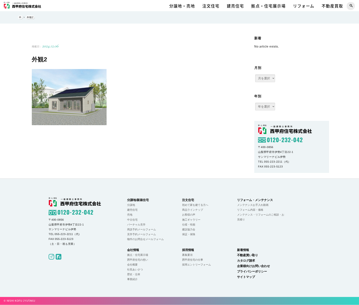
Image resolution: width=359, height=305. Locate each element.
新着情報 (243, 249)
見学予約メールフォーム (141, 234)
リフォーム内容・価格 (250, 209)
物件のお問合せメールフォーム (145, 239)
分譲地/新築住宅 (138, 200)
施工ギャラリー (191, 219)
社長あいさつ (135, 269)
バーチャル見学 (136, 224)
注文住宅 (211, 6)
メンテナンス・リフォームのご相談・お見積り (260, 217)
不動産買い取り (247, 255)
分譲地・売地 (182, 6)
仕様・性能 (188, 224)
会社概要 (132, 264)
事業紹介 (132, 279)
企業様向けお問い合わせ (253, 266)
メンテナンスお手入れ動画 (253, 204)
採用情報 (188, 249)
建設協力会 (188, 229)
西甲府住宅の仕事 (192, 259)
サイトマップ (246, 276)
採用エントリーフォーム (196, 264)
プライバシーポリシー (252, 271)
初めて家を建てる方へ (195, 204)
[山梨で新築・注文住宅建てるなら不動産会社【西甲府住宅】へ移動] (20, 17)
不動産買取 (332, 6)
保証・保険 (188, 234)
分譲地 (131, 204)
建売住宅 (235, 6)
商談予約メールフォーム (141, 229)
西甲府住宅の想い (137, 259)
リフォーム (303, 6)
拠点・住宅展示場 (268, 6)
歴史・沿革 (133, 274)
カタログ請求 (246, 260)
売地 (129, 214)
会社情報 (133, 249)
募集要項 (187, 254)
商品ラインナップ (192, 209)
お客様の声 (188, 214)
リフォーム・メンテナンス (255, 200)
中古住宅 (132, 219)
